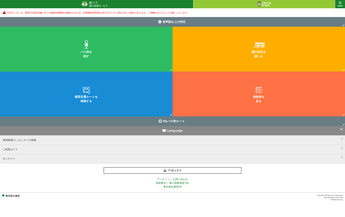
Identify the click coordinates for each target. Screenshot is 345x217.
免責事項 (161, 182)
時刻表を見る (258, 99)
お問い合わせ (180, 179)
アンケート (163, 179)
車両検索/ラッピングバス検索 (173, 139)
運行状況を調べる (259, 54)
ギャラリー (173, 157)
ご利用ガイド (173, 148)
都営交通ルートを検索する (86, 99)
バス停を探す (86, 54)
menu (340, 4)
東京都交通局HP (172, 186)
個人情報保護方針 (179, 182)
